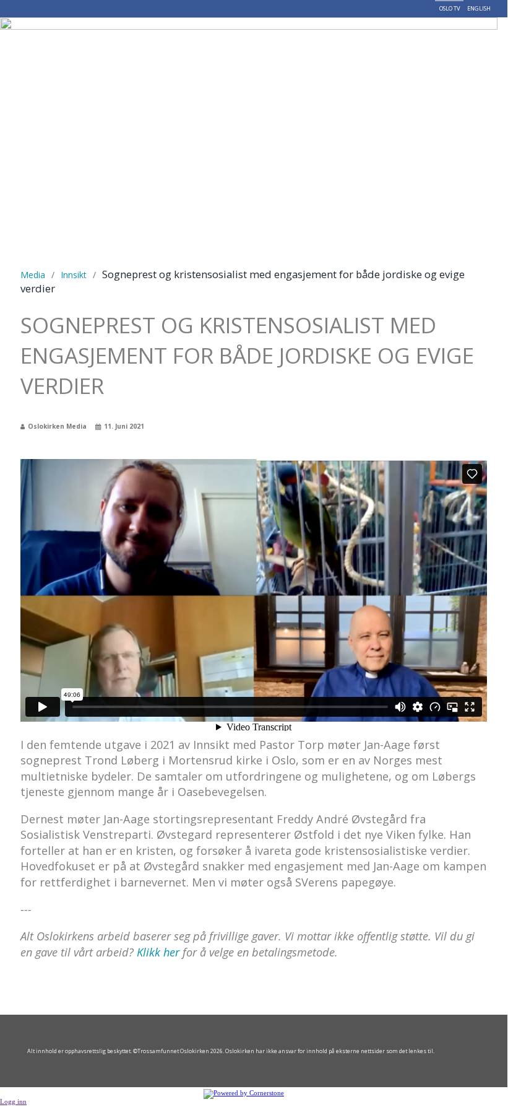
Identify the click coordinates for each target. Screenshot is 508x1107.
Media (32, 275)
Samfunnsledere (190, 38)
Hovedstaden (338, 38)
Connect (69, 81)
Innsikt (74, 275)
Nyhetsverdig (264, 38)
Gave (420, 38)
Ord (386, 38)
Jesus (91, 38)
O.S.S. (127, 38)
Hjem (58, 38)
